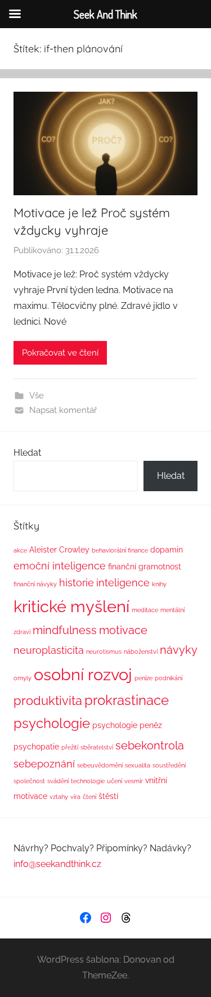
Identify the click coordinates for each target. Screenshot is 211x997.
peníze (143, 678)
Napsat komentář (63, 410)
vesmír (133, 781)
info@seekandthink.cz (57, 864)
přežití (69, 747)
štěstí (108, 796)
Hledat (27, 452)
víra (75, 796)
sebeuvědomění (100, 765)
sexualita (137, 765)
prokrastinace (126, 700)
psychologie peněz (127, 725)
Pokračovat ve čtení (60, 353)
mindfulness (65, 630)
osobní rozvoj (83, 674)
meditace (145, 610)
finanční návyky (35, 584)
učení (114, 781)
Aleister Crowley (59, 549)
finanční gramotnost (144, 566)
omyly (23, 678)
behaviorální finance (120, 550)
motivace (123, 630)
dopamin (166, 549)
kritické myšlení (71, 606)
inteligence (123, 583)
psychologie (52, 723)
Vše (36, 395)
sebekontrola (149, 745)
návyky (178, 650)
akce (20, 550)
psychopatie (36, 746)
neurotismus (104, 651)
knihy (159, 584)
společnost (29, 781)
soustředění (169, 765)
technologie (88, 781)
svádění (58, 781)
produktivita (48, 700)
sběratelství (96, 747)
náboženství (141, 651)
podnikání (168, 678)
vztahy (59, 796)
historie (76, 583)
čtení (89, 796)
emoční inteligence (60, 566)
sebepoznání (44, 764)
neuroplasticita (49, 650)
